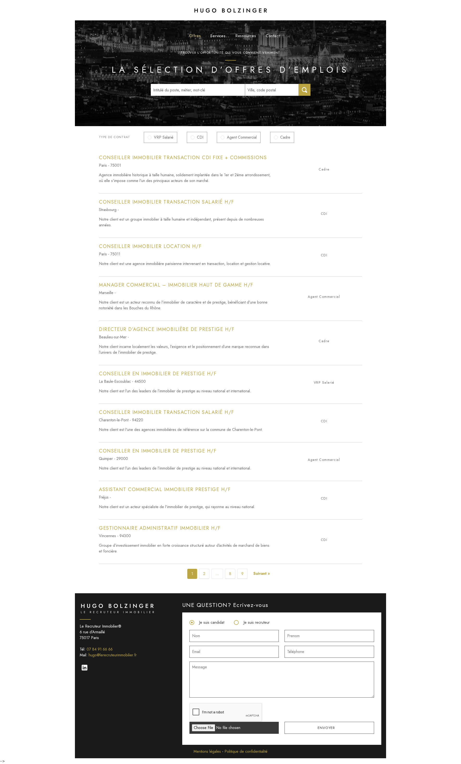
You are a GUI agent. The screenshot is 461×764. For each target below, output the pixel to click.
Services (217, 36)
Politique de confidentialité (245, 751)
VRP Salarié (163, 137)
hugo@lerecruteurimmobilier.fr (113, 655)
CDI (200, 137)
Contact (273, 36)
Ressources (245, 36)
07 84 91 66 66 (100, 649)
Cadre (285, 137)
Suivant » (261, 573)
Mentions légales (207, 751)
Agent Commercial (242, 137)
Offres (195, 36)
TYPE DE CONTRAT (114, 137)
